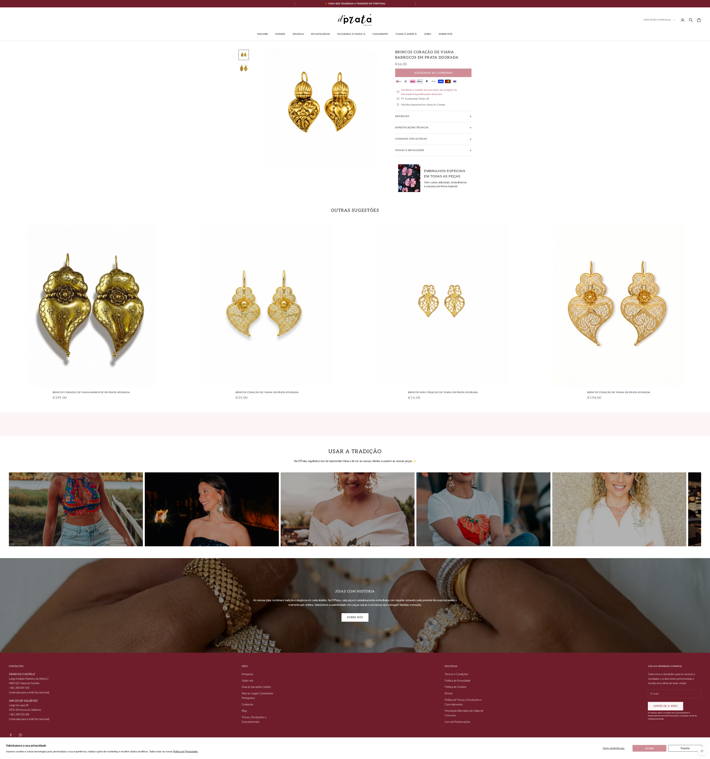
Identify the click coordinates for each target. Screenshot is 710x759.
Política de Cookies (455, 686)
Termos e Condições (456, 674)
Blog (244, 710)
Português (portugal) (657, 20)
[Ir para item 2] (244, 68)
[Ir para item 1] (244, 55)
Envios (448, 693)
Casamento (380, 34)
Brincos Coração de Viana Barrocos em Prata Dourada (91, 392)
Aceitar (649, 748)
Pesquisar (247, 674)
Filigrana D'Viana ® (351, 34)
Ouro (427, 34)
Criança (298, 34)
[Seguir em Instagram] (20, 735)
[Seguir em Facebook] (11, 735)
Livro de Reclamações (457, 721)
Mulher (262, 34)
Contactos (247, 704)
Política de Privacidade (457, 680)
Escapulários (320, 34)
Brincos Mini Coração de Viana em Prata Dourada (443, 392)
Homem (280, 34)
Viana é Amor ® (406, 34)
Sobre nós (446, 34)
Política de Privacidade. (185, 751)
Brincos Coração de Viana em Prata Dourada (267, 392)
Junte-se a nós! (665, 706)
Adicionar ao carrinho (433, 72)
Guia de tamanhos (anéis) (256, 686)
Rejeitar (685, 748)
